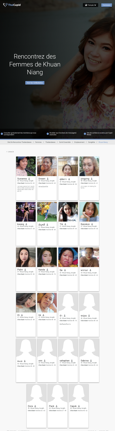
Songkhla (91, 142)
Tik (61, 224)
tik (39, 315)
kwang (20, 224)
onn (40, 360)
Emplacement (79, 142)
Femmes (38, 142)
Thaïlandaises (50, 142)
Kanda (41, 269)
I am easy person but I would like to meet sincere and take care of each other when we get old (25, 189)
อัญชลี (41, 224)
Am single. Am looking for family (88, 187)
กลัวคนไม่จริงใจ (43, 186)
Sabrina (85, 360)
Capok (73, 406)
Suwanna (22, 178)
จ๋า (61, 315)
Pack (51, 406)
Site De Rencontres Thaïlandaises (19, 142)
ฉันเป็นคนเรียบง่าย (65, 324)
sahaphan (64, 360)
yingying (85, 178)
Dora (30, 406)
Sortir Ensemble (65, 142)
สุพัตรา (63, 179)
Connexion (106, 5)
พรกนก (84, 270)
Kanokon (85, 224)
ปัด (61, 270)
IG (18, 315)
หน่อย (84, 315)
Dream (41, 178)
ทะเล (19, 361)
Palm (20, 269)
